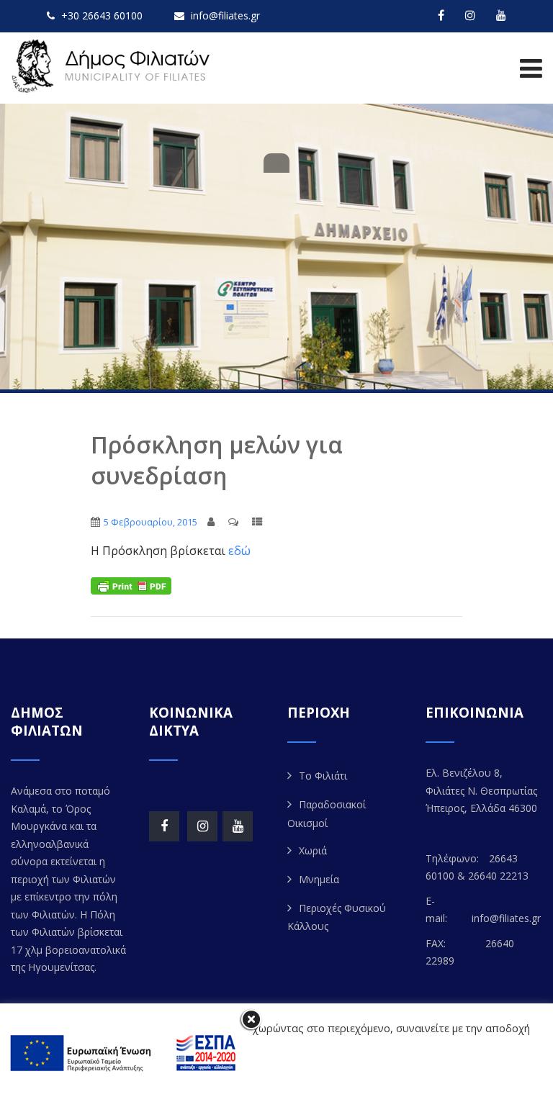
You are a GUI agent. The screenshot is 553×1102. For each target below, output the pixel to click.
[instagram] (470, 15)
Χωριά (313, 850)
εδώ (239, 551)
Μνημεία (319, 879)
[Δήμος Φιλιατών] (113, 67)
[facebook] (441, 15)
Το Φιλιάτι (323, 775)
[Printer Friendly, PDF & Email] (131, 585)
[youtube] (501, 15)
